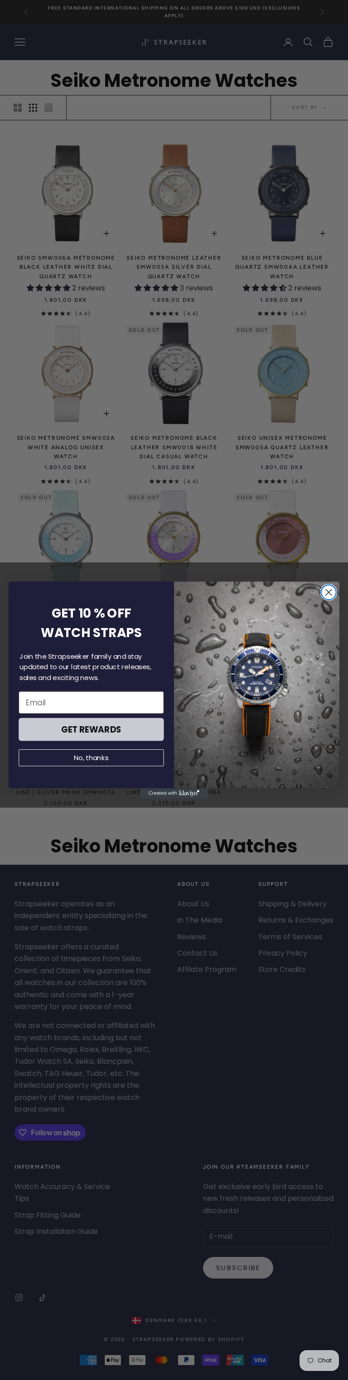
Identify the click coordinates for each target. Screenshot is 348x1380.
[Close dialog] (328, 592)
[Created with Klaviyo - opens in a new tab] (174, 793)
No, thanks (91, 758)
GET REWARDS (91, 729)
